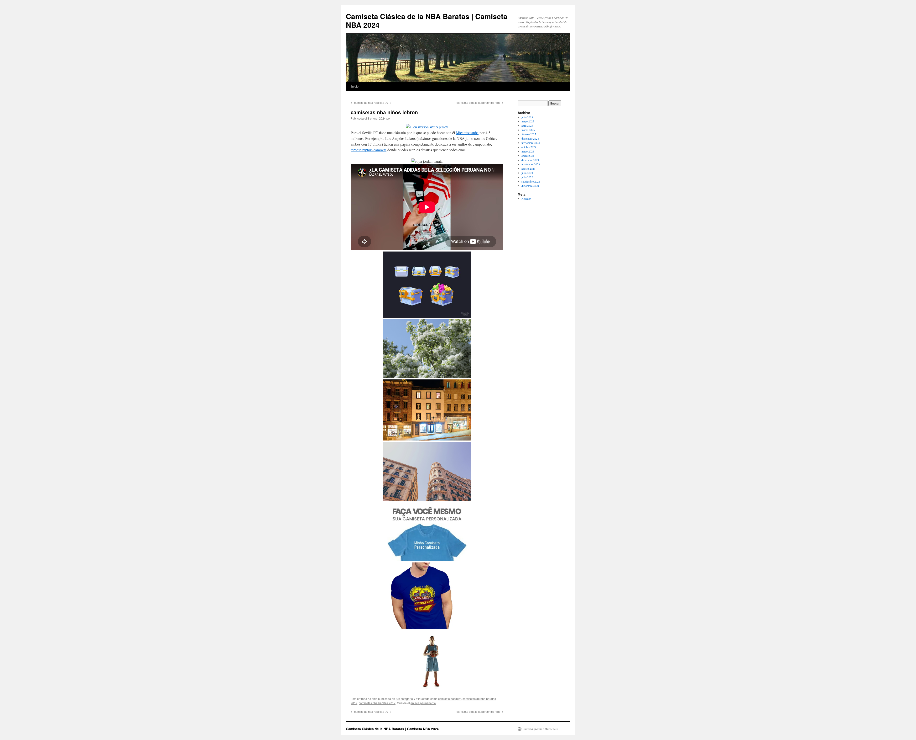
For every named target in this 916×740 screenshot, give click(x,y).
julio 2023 (527, 173)
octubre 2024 (528, 147)
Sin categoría (404, 699)
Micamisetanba (467, 132)
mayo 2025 (527, 121)
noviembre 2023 (530, 164)
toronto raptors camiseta (368, 149)
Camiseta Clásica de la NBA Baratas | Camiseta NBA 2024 (426, 20)
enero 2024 (527, 155)
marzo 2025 (528, 130)
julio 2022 (527, 177)
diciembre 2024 (530, 138)
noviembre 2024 (530, 143)
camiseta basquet (449, 699)
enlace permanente (423, 703)
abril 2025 (527, 125)
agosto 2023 (528, 168)
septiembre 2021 (530, 181)
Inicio (355, 86)
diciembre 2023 (530, 160)
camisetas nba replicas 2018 (371, 102)
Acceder (526, 198)
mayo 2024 (527, 151)
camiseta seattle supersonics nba (480, 102)
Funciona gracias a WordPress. (540, 729)
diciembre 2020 (530, 186)
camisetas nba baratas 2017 (377, 703)
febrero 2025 (528, 134)
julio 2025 (527, 117)
